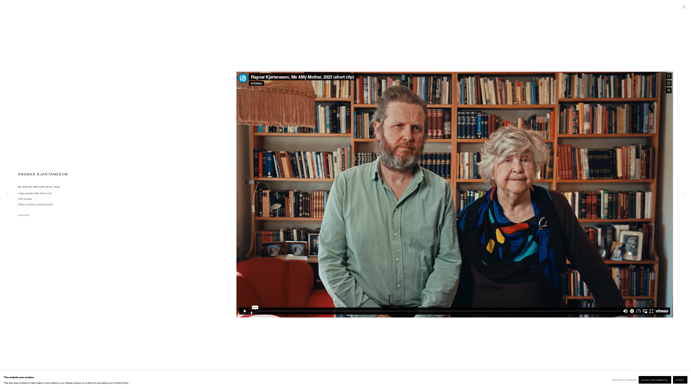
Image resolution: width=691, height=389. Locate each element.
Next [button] (683, 194)
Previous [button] (7, 194)
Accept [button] (680, 379)
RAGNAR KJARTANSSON (43, 174)
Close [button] (683, 8)
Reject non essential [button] (655, 379)
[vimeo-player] (454, 195)
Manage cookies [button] (624, 379)
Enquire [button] (24, 215)
